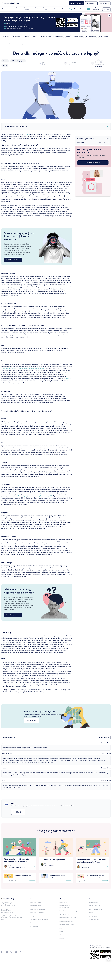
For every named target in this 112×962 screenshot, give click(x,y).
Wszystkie (6, 36)
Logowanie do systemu (95, 909)
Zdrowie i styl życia (45, 36)
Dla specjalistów (91, 36)
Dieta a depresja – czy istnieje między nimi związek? (35, 496)
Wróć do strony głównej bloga (15, 44)
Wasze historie (103, 36)
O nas (32, 916)
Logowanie (90, 3)
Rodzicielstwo (59, 36)
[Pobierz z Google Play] (72, 20)
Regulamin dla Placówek (37, 912)
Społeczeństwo (78, 36)
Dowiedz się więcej (12, 259)
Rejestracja (103, 3)
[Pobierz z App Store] (72, 25)
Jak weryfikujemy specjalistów (39, 919)
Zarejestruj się (93, 916)
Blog (70, 9)
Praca (34, 36)
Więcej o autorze (18, 811)
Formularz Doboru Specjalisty (67, 917)
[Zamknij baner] (109, 15)
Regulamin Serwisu (35, 902)
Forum (56, 9)
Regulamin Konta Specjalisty (38, 909)
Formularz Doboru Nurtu (66, 921)
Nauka (68, 36)
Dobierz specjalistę (76, 3)
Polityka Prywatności (36, 905)
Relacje (27, 36)
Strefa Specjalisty (95, 8)
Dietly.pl (27, 134)
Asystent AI (63, 8)
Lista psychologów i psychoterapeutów (65, 906)
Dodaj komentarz (103, 737)
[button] (108, 139)
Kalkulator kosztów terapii (66, 924)
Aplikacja (85, 9)
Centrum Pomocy (64, 914)
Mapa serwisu (34, 926)
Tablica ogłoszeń (94, 919)
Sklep (76, 9)
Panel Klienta (63, 902)
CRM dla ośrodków (94, 905)
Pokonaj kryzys (63, 938)
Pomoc (32, 923)
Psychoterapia (17, 36)
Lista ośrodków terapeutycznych (68, 911)
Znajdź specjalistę (31, 720)
